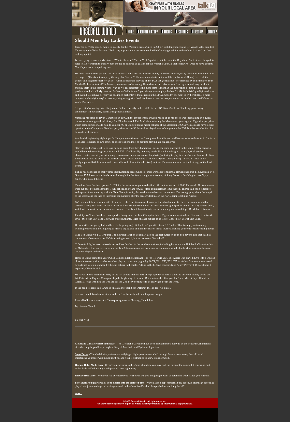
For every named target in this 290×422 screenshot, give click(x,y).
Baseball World (82, 319)
